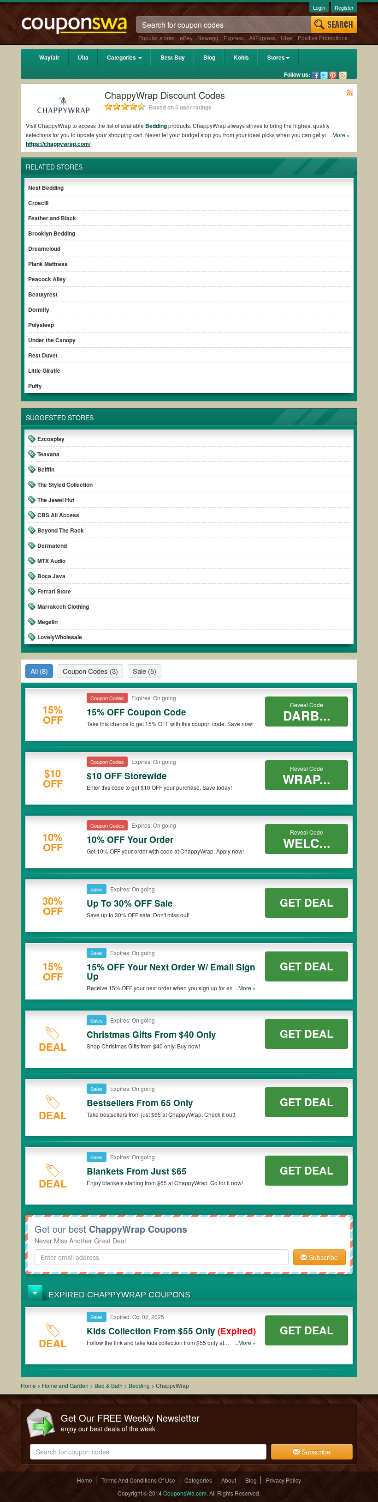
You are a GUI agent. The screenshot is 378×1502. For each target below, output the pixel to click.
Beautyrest (43, 294)
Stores (276, 57)
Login (319, 7)
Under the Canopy (52, 340)
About (228, 1480)
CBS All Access (58, 515)
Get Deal (306, 902)
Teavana (48, 454)
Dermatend (52, 545)
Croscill (38, 203)
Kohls (241, 57)
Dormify (38, 309)
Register (344, 7)
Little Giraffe (44, 370)
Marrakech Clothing (63, 606)
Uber (287, 38)
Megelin (47, 622)
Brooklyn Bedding (51, 233)
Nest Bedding (46, 187)
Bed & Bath (109, 1385)
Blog (209, 57)
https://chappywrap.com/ (58, 143)
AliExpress (262, 38)
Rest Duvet (43, 355)
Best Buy (172, 57)
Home (28, 1385)
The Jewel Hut (55, 500)
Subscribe (322, 1257)
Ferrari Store (54, 591)
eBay (186, 38)
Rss (343, 75)
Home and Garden (66, 1385)
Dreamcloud (44, 248)
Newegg (208, 38)
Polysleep (41, 325)
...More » (339, 135)
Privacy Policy (283, 1480)
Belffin (45, 469)
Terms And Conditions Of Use (138, 1480)
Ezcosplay (51, 439)
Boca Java (51, 576)
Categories (122, 57)
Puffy (35, 386)
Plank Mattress (48, 264)
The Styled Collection (65, 484)
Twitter (324, 75)
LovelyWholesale (59, 637)
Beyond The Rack (60, 530)
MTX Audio (51, 561)
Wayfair (49, 57)
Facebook (315, 75)
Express (234, 38)
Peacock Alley (47, 279)
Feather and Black (52, 218)
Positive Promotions (323, 38)
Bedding (156, 125)
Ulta (83, 57)
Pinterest (333, 75)
